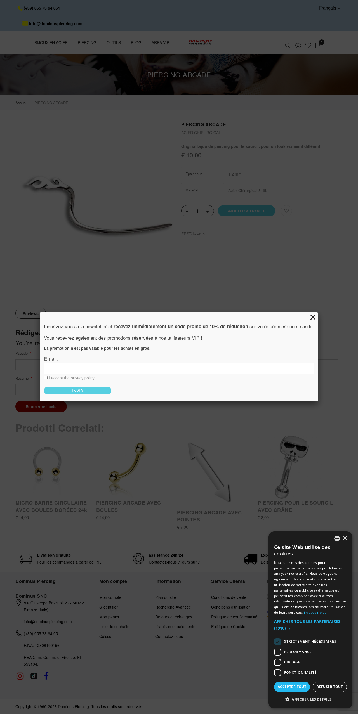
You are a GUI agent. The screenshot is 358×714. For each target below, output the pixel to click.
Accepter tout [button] (292, 686)
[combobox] (337, 538)
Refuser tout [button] (330, 686)
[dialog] (310, 619)
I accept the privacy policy (72, 377)
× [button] (345, 538)
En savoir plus (315, 612)
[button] (310, 625)
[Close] (313, 317)
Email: (51, 358)
